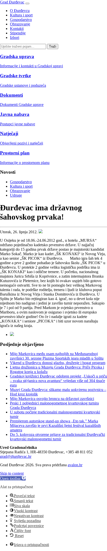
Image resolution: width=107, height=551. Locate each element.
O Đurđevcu (20, 10)
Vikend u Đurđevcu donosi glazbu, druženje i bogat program (57, 363)
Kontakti (17, 28)
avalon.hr (75, 465)
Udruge (16, 195)
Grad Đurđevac (12, 2)
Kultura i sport (21, 15)
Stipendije (18, 33)
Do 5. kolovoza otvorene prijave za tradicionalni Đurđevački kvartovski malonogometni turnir (57, 436)
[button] (13, 478)
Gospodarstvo (21, 19)
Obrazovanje (20, 24)
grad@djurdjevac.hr (15, 456)
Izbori (14, 37)
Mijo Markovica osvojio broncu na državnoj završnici (52, 398)
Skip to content (12, 473)
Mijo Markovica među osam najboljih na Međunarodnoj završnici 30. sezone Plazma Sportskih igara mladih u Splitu (57, 356)
